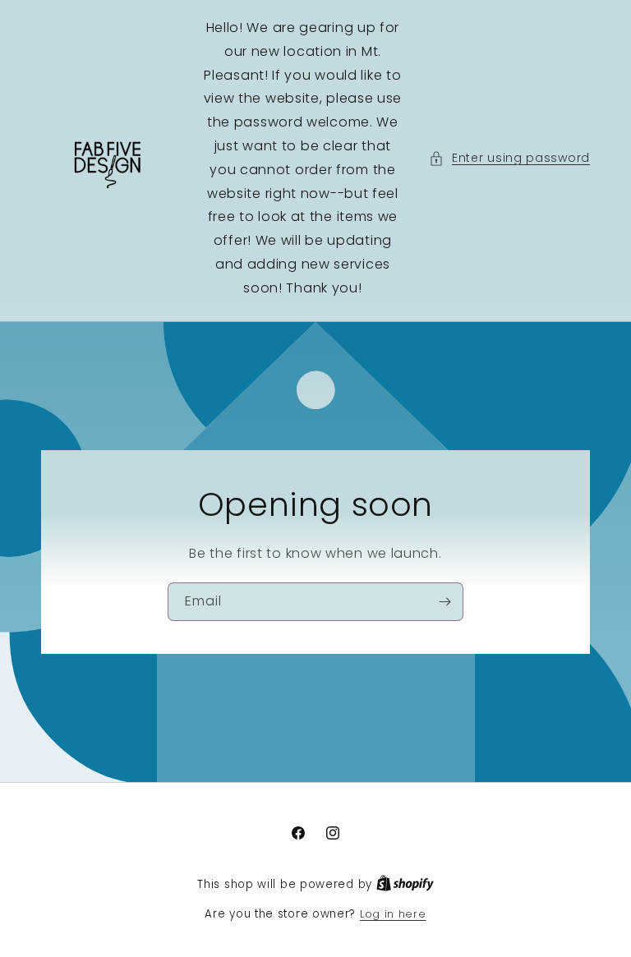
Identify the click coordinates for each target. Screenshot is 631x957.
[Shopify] (405, 884)
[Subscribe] (444, 601)
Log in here (393, 914)
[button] (509, 158)
